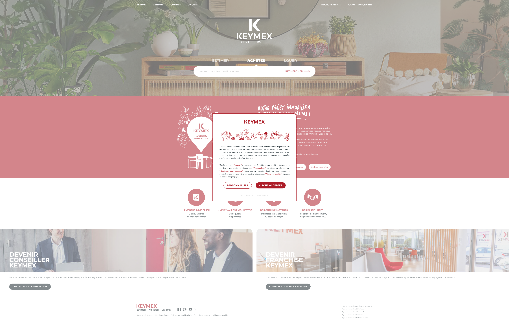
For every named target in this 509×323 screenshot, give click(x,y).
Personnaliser (237, 185)
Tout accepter (271, 185)
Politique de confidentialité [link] (254, 195)
